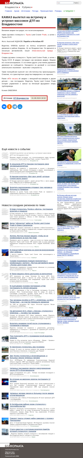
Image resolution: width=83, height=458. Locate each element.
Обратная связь (10, 452)
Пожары (58, 11)
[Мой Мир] (20, 106)
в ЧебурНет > (69, 11)
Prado (44, 35)
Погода (35, 11)
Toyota (28, 35)
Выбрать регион (10, 453)
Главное (8, 11)
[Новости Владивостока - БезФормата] (12, 2)
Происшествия (46, 11)
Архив (16, 11)
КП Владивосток (21, 98)
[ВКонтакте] (4, 106)
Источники (25, 11)
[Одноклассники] (9, 106)
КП (9, 79)
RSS (17, 456)
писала (15, 79)
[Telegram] (14, 106)
